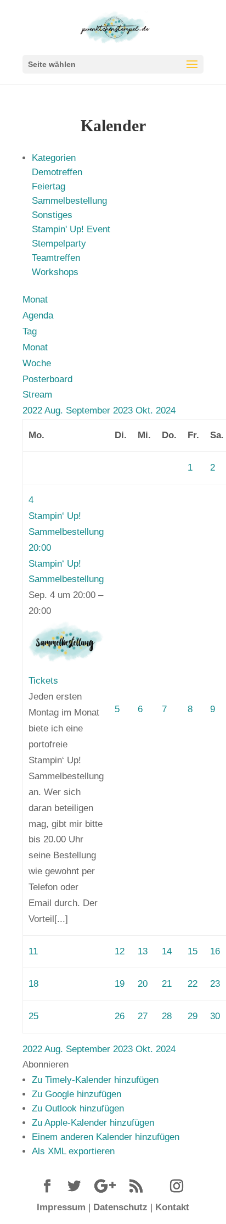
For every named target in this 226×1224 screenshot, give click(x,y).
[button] (45, 1064)
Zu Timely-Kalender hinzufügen (95, 1080)
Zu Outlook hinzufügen (78, 1108)
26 (120, 1016)
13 (143, 951)
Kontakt (172, 1207)
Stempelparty (59, 243)
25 (33, 1016)
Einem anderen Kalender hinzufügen (105, 1137)
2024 (166, 410)
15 (192, 951)
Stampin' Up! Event (71, 229)
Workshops (55, 272)
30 (215, 1016)
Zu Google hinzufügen (76, 1094)
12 (120, 951)
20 (143, 984)
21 (167, 984)
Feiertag (48, 186)
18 (33, 984)
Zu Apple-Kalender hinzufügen (93, 1122)
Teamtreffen (56, 258)
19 (120, 984)
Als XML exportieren (73, 1151)
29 (192, 1016)
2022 (33, 410)
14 (167, 951)
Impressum (61, 1207)
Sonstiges (52, 215)
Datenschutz (120, 1207)
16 (215, 951)
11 (33, 951)
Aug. (55, 410)
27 (143, 1016)
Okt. (145, 410)
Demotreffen (57, 172)
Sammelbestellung (69, 200)
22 (192, 984)
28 (167, 1016)
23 (215, 984)
